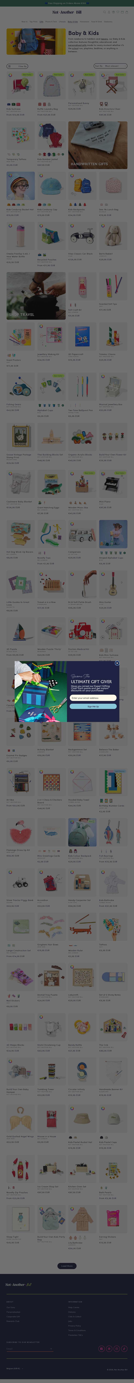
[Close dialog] (117, 663)
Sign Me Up (93, 706)
